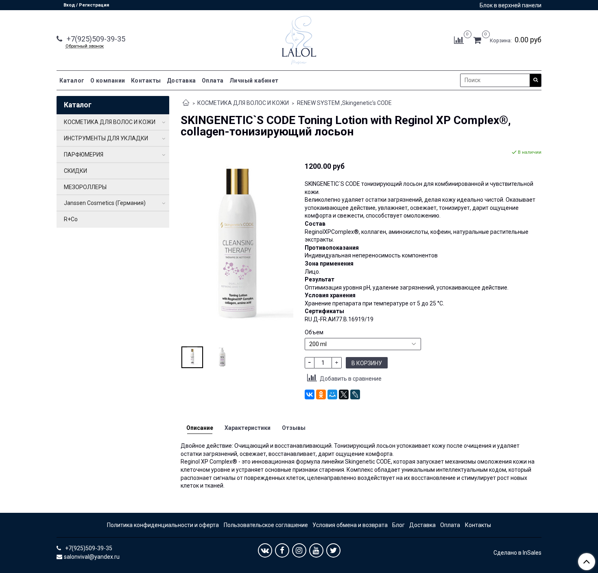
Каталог (72, 80)
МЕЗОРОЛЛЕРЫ (85, 187)
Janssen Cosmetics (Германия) (105, 203)
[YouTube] (316, 550)
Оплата (213, 80)
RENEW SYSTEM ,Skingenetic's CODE (344, 103)
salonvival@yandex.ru (92, 556)
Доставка (181, 80)
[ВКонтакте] (309, 394)
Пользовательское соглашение (266, 525)
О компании (107, 80)
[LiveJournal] (355, 394)
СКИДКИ (75, 171)
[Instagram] (299, 550)
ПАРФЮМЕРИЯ (83, 154)
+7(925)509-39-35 (95, 39)
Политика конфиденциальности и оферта (163, 525)
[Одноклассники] (321, 394)
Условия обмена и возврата (350, 525)
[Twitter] (333, 550)
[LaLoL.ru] (299, 38)
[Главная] (186, 103)
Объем (314, 332)
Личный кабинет (254, 80)
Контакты (146, 80)
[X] (344, 394)
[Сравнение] (459, 40)
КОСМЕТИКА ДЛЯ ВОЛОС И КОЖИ (243, 103)
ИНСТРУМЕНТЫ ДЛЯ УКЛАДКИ (106, 138)
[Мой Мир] (332, 394)
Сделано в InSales (517, 553)
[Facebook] (282, 550)
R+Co (71, 219)
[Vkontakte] (265, 550)
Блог (398, 525)
